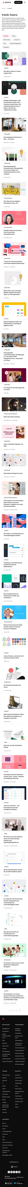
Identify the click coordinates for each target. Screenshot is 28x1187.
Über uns (4, 1123)
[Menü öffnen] (24, 2)
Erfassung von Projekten (20, 1058)
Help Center (17, 1075)
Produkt (3, 1085)
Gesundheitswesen (6, 1091)
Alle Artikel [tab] (6, 35)
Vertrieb (4, 1088)
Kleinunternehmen (6, 1075)
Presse (3, 1139)
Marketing (4, 1077)
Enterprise (4, 1048)
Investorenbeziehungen (7, 1142)
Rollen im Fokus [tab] (7, 39)
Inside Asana (5, 1134)
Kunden (4, 1128)
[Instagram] (14, 1172)
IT (2, 1083)
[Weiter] (19, 1010)
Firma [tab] (5, 43)
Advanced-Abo (5, 1045)
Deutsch (15, 1166)
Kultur (3, 1136)
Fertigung (4, 1102)
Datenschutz (5, 1147)
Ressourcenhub (18, 1088)
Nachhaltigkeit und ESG (7, 1155)
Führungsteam (5, 1125)
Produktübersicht (5, 1028)
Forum (16, 1085)
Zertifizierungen (18, 1083)
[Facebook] (16, 1172)
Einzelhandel (5, 1094)
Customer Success (19, 1098)
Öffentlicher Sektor (6, 1096)
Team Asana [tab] (16, 39)
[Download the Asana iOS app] (9, 1183)
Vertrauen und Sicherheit (7, 1145)
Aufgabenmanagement (20, 1061)
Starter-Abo (4, 1043)
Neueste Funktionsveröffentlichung (6, 1036)
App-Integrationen (6, 1051)
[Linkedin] (11, 1172)
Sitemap (17, 1106)
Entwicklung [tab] (6, 47)
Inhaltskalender (18, 1033)
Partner (16, 1104)
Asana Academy (18, 1080)
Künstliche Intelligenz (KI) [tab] (15, 43)
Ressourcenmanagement (7, 1061)
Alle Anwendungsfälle (19, 1064)
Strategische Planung (19, 1055)
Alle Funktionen (5, 1031)
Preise (3, 1040)
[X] (9, 1172)
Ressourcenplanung (19, 1053)
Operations (4, 1080)
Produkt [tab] (13, 35)
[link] (3, 8)
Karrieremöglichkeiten (6, 1131)
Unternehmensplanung (20, 1047)
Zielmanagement (18, 1040)
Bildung (3, 1099)
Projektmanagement (6, 1058)
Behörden (4, 1109)
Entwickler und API (19, 1101)
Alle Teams (4, 1112)
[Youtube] (19, 1172)
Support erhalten (18, 1077)
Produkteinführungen (19, 1050)
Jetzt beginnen (18, 2)
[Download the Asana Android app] (19, 1183)
